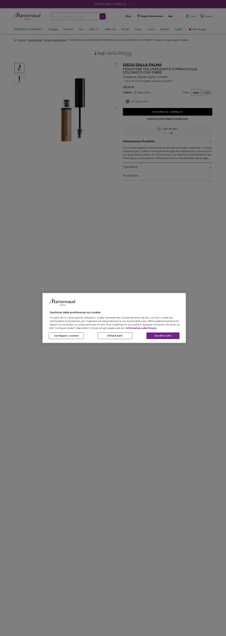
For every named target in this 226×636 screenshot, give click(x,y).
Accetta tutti (163, 335)
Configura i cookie (66, 335)
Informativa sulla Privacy (141, 328)
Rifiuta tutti (115, 335)
